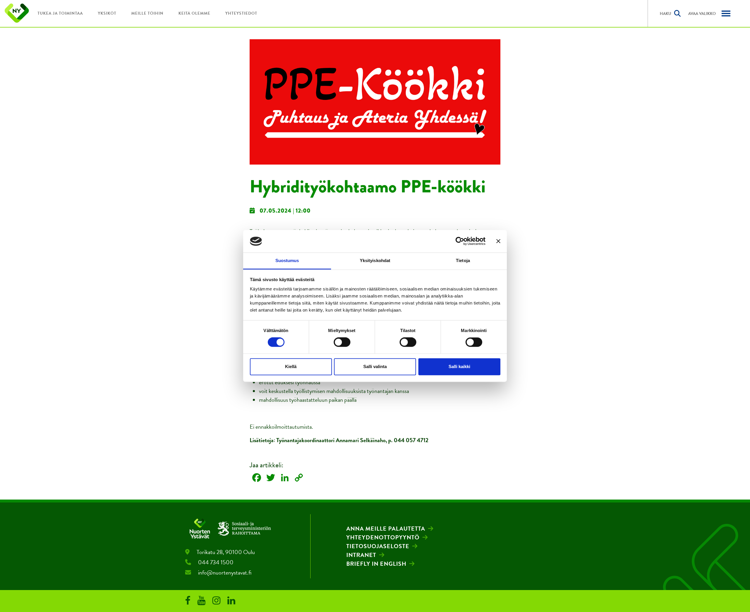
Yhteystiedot (241, 13)
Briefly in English (376, 563)
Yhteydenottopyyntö (383, 537)
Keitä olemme (194, 13)
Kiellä (290, 366)
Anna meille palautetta (385, 528)
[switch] (342, 342)
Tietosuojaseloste (377, 546)
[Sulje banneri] (498, 241)
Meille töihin (147, 13)
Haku (665, 14)
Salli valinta (375, 366)
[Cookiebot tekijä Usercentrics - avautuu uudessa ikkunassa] (459, 241)
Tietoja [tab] (463, 260)
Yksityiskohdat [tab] (375, 260)
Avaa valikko (702, 14)
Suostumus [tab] (287, 260)
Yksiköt (107, 13)
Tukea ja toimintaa (60, 13)
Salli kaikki (459, 366)
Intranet (361, 555)
